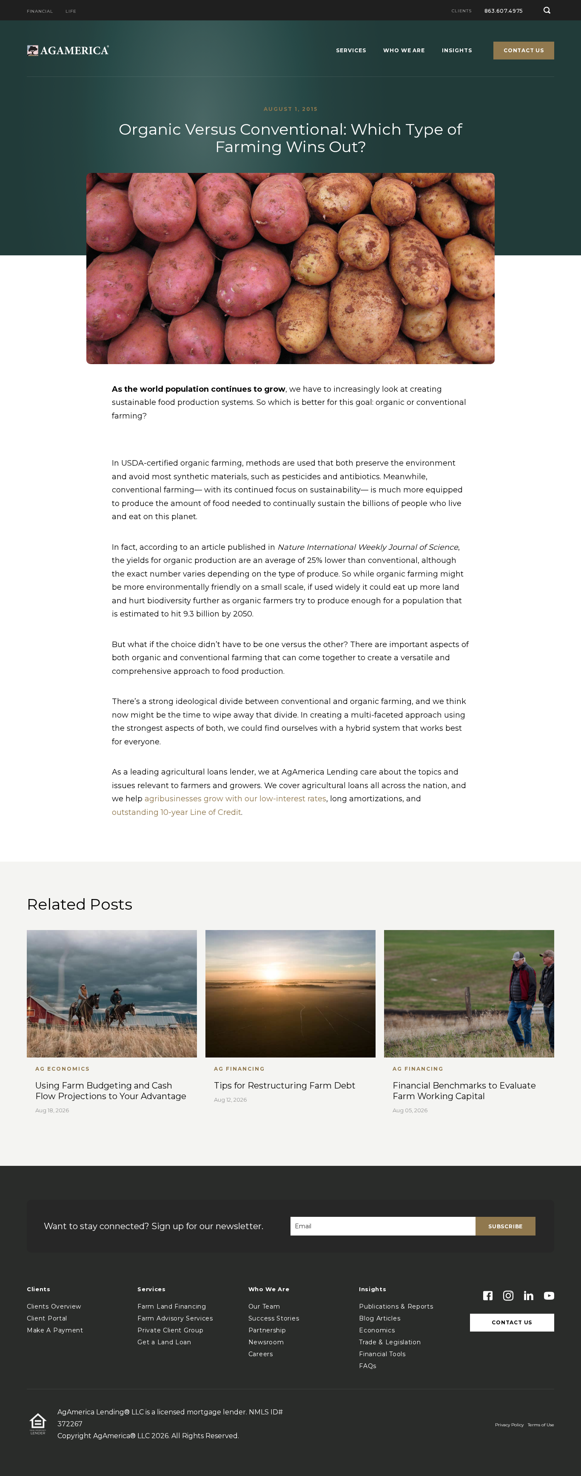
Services (351, 51)
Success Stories (273, 1318)
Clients (462, 11)
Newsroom (266, 1342)
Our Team (264, 1306)
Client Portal (47, 1318)
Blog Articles (379, 1318)
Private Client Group (170, 1330)
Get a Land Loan (164, 1342)
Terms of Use (541, 1425)
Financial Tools (382, 1354)
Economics (377, 1330)
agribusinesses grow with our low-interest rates (235, 798)
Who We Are (404, 51)
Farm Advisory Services (175, 1318)
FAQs (367, 1366)
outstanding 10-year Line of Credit (176, 812)
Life (71, 11)
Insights (457, 51)
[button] (547, 10)
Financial (40, 11)
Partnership (267, 1330)
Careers (260, 1354)
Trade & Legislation (390, 1342)
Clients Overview (54, 1306)
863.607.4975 (504, 11)
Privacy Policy (509, 1425)
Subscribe (505, 1226)
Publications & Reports (396, 1306)
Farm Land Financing (171, 1306)
